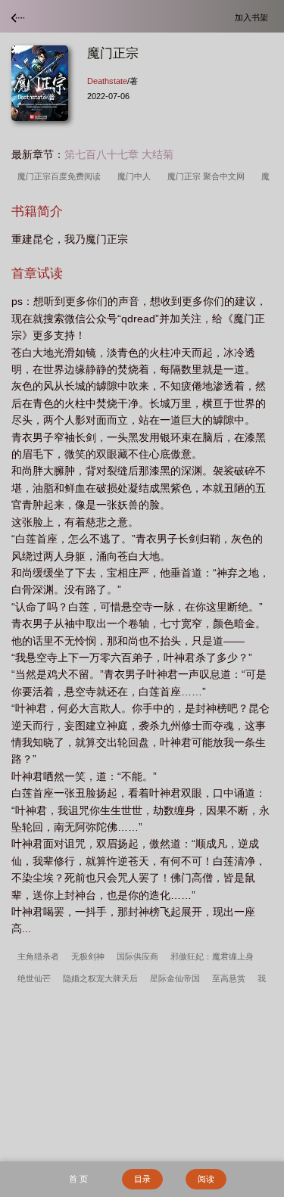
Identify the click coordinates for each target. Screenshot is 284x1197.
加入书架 (254, 17)
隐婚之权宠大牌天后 (100, 978)
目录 (142, 1178)
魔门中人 (136, 176)
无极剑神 (88, 956)
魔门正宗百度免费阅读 (61, 176)
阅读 (206, 1178)
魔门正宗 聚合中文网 (208, 176)
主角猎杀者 (38, 956)
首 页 (78, 1178)
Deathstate (107, 81)
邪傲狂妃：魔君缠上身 (212, 956)
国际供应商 (137, 956)
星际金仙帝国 (175, 978)
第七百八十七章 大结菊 (118, 154)
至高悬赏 (228, 978)
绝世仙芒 (34, 978)
